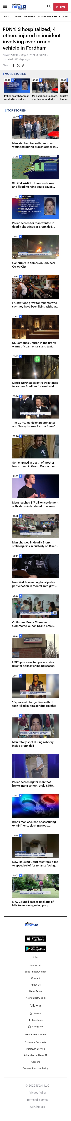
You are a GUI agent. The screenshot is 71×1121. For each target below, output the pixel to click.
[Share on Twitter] (18, 65)
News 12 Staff (10, 55)
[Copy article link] (23, 65)
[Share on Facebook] (13, 65)
